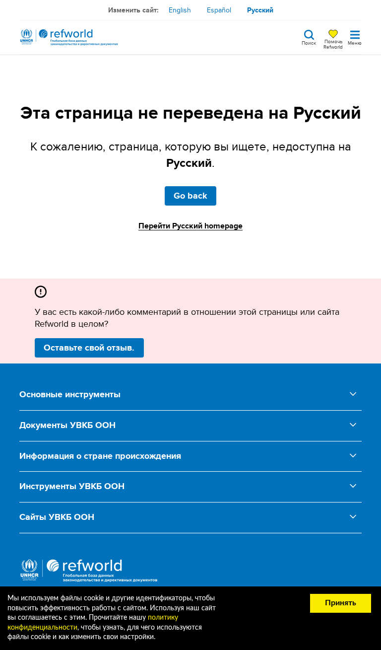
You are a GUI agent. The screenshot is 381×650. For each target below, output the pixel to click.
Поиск (309, 42)
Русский (260, 10)
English (180, 10)
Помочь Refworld (333, 44)
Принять (340, 603)
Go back (190, 195)
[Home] (69, 37)
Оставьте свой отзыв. (89, 347)
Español (219, 10)
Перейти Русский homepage (190, 225)
